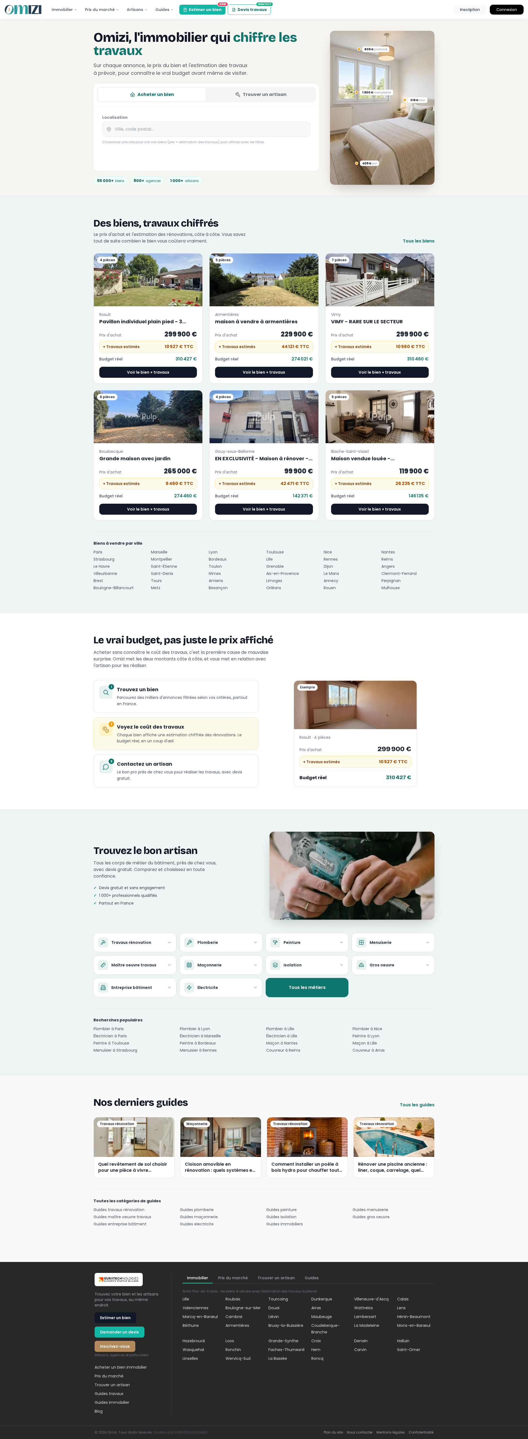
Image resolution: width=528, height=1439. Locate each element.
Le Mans (331, 573)
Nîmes (215, 573)
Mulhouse (390, 588)
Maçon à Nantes (282, 1043)
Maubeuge (321, 1316)
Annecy (331, 580)
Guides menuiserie (370, 1209)
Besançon (218, 588)
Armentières (237, 1325)
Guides (162, 9)
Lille (269, 559)
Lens (401, 1308)
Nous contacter (360, 1432)
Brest (98, 580)
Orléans (273, 588)
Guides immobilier (112, 1402)
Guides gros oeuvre (371, 1217)
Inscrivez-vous (115, 1346)
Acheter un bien (156, 94)
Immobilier (62, 9)
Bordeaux (218, 559)
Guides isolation (281, 1217)
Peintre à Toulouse (111, 1043)
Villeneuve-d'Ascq (371, 1299)
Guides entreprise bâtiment (120, 1224)
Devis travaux (254, 8)
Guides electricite (197, 1224)
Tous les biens (419, 241)
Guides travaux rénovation (119, 1209)
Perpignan (391, 580)
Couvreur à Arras (369, 1050)
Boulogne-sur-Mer (243, 1308)
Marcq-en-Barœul (200, 1316)
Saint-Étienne (164, 566)
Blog (99, 1411)
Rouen (330, 588)
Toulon (215, 566)
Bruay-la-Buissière (285, 1325)
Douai (273, 1308)
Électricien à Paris (110, 1036)
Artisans (135, 9)
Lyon (213, 552)
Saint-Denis (162, 573)
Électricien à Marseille (200, 1036)
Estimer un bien (207, 8)
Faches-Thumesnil (286, 1349)
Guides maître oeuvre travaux (122, 1217)
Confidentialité (421, 1432)
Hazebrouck (194, 1341)
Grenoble (275, 566)
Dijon (328, 566)
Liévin (273, 1316)
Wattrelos (363, 1308)
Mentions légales (390, 1432)
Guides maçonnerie (199, 1217)
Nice (328, 552)
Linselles (190, 1358)
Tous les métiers (307, 987)
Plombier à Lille (280, 1029)
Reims (387, 559)
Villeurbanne (105, 573)
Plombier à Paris (109, 1029)
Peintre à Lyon (366, 1036)
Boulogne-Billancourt (114, 588)
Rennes (331, 559)
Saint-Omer (408, 1349)
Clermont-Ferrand (399, 573)
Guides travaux (109, 1393)
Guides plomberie (197, 1209)
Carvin (360, 1349)
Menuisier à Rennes (198, 1050)
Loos (230, 1341)
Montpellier (161, 559)
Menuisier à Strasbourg (115, 1050)
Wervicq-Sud (238, 1358)
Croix (316, 1341)
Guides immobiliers (284, 1224)
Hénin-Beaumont (413, 1316)
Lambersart (365, 1316)
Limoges (274, 580)
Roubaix (233, 1299)
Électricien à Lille (281, 1036)
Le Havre (102, 566)
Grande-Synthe (283, 1341)
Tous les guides (417, 1105)
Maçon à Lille (365, 1043)
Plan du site (333, 1432)
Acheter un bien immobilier (121, 1367)
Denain (361, 1341)
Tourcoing (278, 1299)
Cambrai (234, 1316)
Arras (316, 1308)
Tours (156, 580)
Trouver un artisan (265, 94)
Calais (403, 1299)
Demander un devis (119, 1332)
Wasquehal (193, 1349)
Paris (98, 552)
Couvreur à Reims (283, 1050)
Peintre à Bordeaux (198, 1043)
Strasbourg (104, 559)
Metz (155, 588)
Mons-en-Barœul (413, 1325)
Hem (315, 1349)
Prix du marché (100, 9)
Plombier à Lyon (195, 1029)
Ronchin (233, 1349)
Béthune (191, 1325)
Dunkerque (321, 1299)
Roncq (317, 1358)
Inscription (470, 9)
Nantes (388, 552)
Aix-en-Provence (282, 573)
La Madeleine (366, 1325)
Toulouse (275, 552)
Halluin (403, 1341)
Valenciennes (195, 1308)
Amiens (216, 580)
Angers (388, 566)
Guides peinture (281, 1209)
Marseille (159, 552)
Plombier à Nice (367, 1029)
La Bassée (277, 1358)
